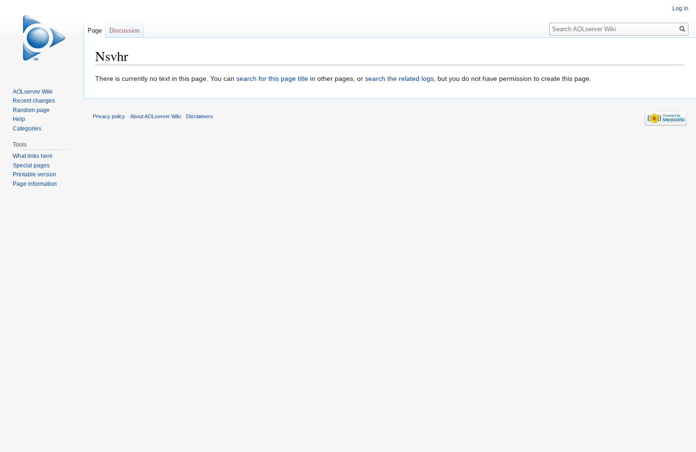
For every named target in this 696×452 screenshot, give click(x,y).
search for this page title (272, 78)
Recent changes (34, 100)
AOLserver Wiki (33, 91)
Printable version (34, 174)
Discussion (124, 30)
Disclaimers (199, 116)
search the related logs (399, 78)
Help (19, 119)
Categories (27, 128)
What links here (33, 156)
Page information (35, 184)
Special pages (31, 165)
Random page (31, 110)
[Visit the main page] (42, 38)
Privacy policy (109, 116)
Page (95, 30)
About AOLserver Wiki (155, 116)
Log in (680, 8)
